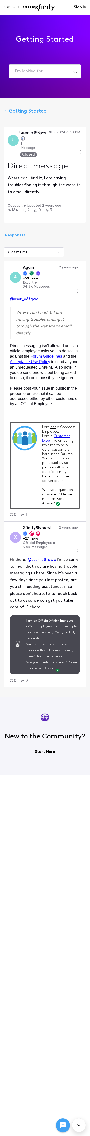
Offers (29, 7)
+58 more (30, 278)
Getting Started (28, 111)
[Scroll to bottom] (79, 1125)
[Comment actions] (78, 291)
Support (12, 7)
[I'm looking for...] (75, 71)
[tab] (15, 235)
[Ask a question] (63, 1125)
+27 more (30, 538)
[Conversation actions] (80, 152)
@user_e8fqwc (24, 299)
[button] (13, 210)
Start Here (45, 752)
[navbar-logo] (45, 7)
